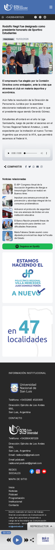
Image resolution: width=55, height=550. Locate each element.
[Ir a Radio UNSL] (44, 17)
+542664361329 (29, 438)
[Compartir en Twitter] (29, 166)
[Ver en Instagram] (41, 166)
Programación (16, 498)
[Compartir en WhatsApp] (34, 166)
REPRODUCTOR (39, 526)
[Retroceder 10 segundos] (8, 540)
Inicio (12, 487)
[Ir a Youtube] (44, 471)
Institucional (15, 501)
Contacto (14, 505)
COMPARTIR (14, 166)
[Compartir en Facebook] (26, 166)
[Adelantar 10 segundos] (26, 540)
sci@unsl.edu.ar (16, 526)
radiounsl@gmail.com (27, 454)
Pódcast (13, 494)
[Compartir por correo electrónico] (37, 166)
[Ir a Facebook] (35, 17)
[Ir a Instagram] (40, 17)
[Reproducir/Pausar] (17, 540)
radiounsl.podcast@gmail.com (25, 463)
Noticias (13, 490)
